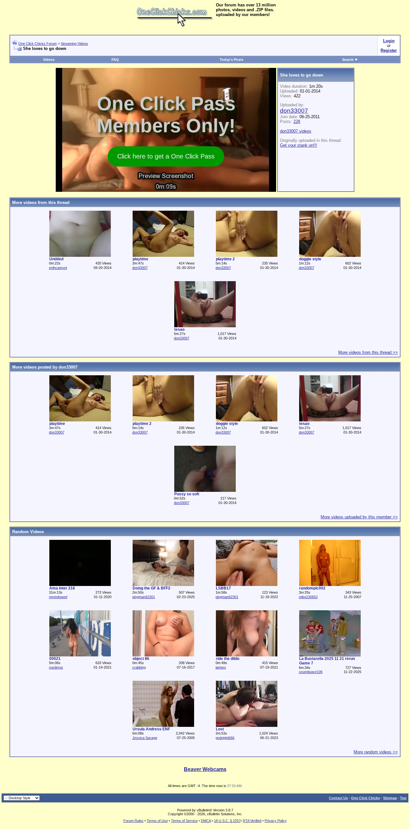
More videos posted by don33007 (45, 367)
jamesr (221, 667)
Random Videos (28, 531)
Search (348, 59)
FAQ (115, 59)
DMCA (206, 821)
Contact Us (338, 798)
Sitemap (390, 798)
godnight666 (225, 738)
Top (403, 798)
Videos (48, 59)
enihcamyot (58, 268)
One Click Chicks (365, 798)
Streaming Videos (74, 43)
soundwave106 (311, 672)
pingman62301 (143, 597)
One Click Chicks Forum (37, 43)
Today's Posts (231, 59)
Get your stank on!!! (298, 145)
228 (296, 121)
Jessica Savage (144, 738)
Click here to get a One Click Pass (166, 156)
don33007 (294, 110)
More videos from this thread (41, 202)
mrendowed (58, 597)
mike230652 (308, 597)
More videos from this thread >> (368, 352)
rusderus (56, 667)
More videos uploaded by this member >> (359, 517)
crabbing (139, 667)
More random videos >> (376, 752)
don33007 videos (295, 131)
